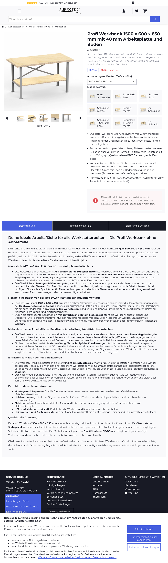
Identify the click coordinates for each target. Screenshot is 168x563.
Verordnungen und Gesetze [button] (62, 492)
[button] (43, 71)
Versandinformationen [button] (60, 500)
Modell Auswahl (96, 87)
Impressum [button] (99, 496)
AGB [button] (95, 489)
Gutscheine (131, 481)
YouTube (133, 492)
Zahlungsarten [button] (55, 496)
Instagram (134, 489)
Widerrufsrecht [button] (55, 489)
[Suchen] (155, 19)
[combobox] (135, 2)
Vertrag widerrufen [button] (60, 511)
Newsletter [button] (131, 485)
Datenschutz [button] (100, 492)
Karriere (97, 485)
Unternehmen (101, 481)
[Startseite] (3, 26)
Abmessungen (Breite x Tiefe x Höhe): (109, 76)
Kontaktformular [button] (56, 481)
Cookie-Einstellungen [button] (59, 504)
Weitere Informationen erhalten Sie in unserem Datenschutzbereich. (77, 557)
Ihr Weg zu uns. (18, 511)
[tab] (27, 226)
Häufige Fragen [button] (56, 485)
